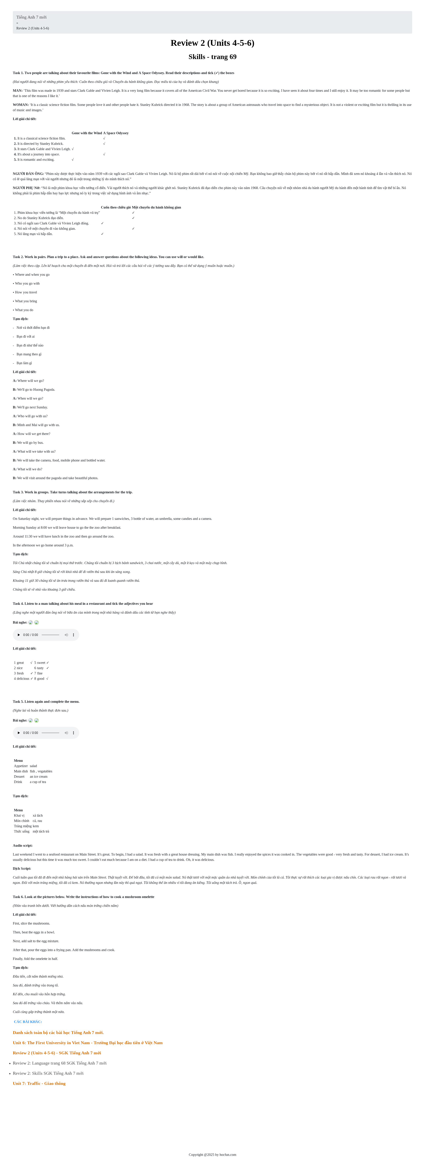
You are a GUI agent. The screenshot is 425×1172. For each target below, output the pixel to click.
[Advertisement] (145, 1121)
